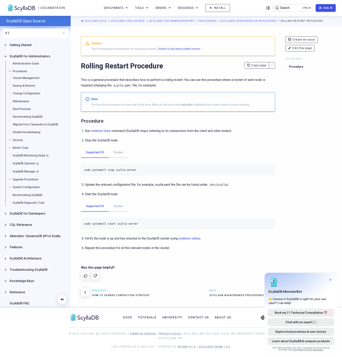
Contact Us (198, 317)
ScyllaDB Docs (96, 21)
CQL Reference (21, 225)
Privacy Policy (170, 333)
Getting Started (20, 45)
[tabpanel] (178, 170)
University (172, 317)
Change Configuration (26, 93)
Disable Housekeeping (26, 132)
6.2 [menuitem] (7, 33)
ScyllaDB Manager (24, 171)
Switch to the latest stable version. (179, 48)
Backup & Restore (24, 85)
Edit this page (302, 48)
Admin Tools (20, 147)
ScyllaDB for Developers (27, 213)
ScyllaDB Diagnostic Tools (29, 202)
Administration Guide (26, 63)
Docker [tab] (118, 152)
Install (220, 7)
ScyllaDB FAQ (19, 303)
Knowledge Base (22, 281)
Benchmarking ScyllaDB (28, 116)
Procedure (296, 66)
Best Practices (22, 109)
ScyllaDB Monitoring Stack (29, 155)
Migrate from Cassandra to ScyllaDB (35, 124)
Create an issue (304, 39)
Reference (17, 292)
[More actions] (272, 65)
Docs (127, 317)
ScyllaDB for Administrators (172, 21)
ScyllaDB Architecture (25, 258)
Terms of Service (143, 333)
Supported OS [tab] (95, 152)
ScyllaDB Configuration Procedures (249, 21)
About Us (223, 317)
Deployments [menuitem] (114, 8)
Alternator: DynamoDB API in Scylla (35, 236)
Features (16, 247)
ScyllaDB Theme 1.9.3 (214, 346)
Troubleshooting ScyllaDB (29, 270)
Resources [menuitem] (186, 8)
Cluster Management (26, 78)
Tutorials (147, 317)
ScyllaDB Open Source (128, 21)
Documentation (53, 8)
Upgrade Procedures (25, 179)
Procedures (208, 21)
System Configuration (26, 187)
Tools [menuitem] (139, 8)
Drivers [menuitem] (160, 8)
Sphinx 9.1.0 (187, 346)
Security (18, 140)
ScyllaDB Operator (24, 163)
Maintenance (21, 101)
